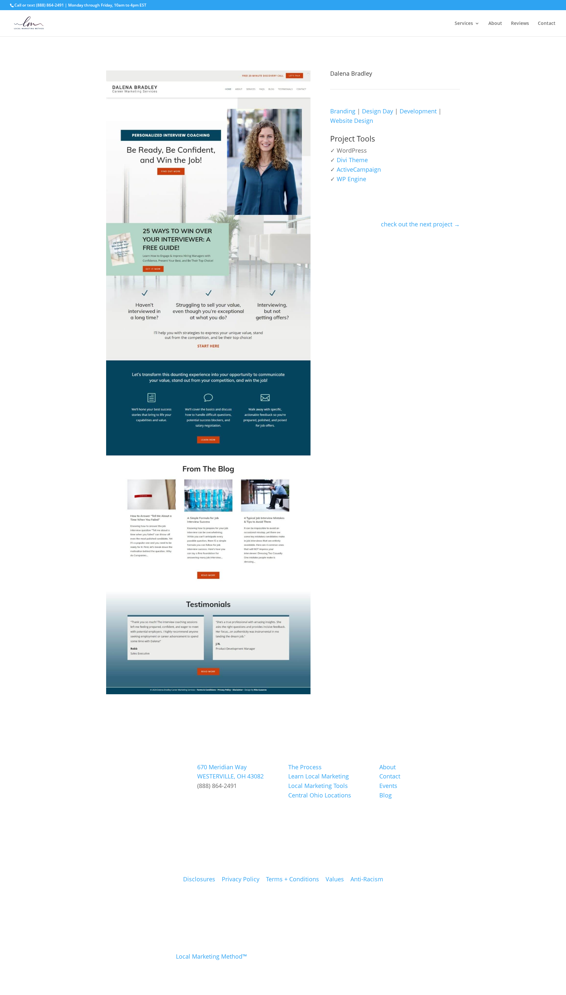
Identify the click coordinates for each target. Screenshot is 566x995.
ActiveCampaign (359, 169)
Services (464, 23)
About (495, 23)
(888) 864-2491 (50, 5)
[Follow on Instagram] (218, 801)
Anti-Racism (366, 879)
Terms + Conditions (292, 879)
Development (418, 111)
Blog (385, 795)
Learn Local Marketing (318, 776)
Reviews (520, 23)
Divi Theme (352, 160)
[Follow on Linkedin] (233, 801)
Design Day (377, 111)
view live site (356, 201)
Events (388, 786)
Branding (342, 111)
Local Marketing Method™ (211, 956)
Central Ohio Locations (319, 795)
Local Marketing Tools (318, 786)
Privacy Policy (240, 879)
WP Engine (351, 179)
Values (335, 879)
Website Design (351, 120)
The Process (305, 767)
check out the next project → (420, 224)
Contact (547, 23)
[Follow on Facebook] (202, 801)
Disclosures (199, 879)
